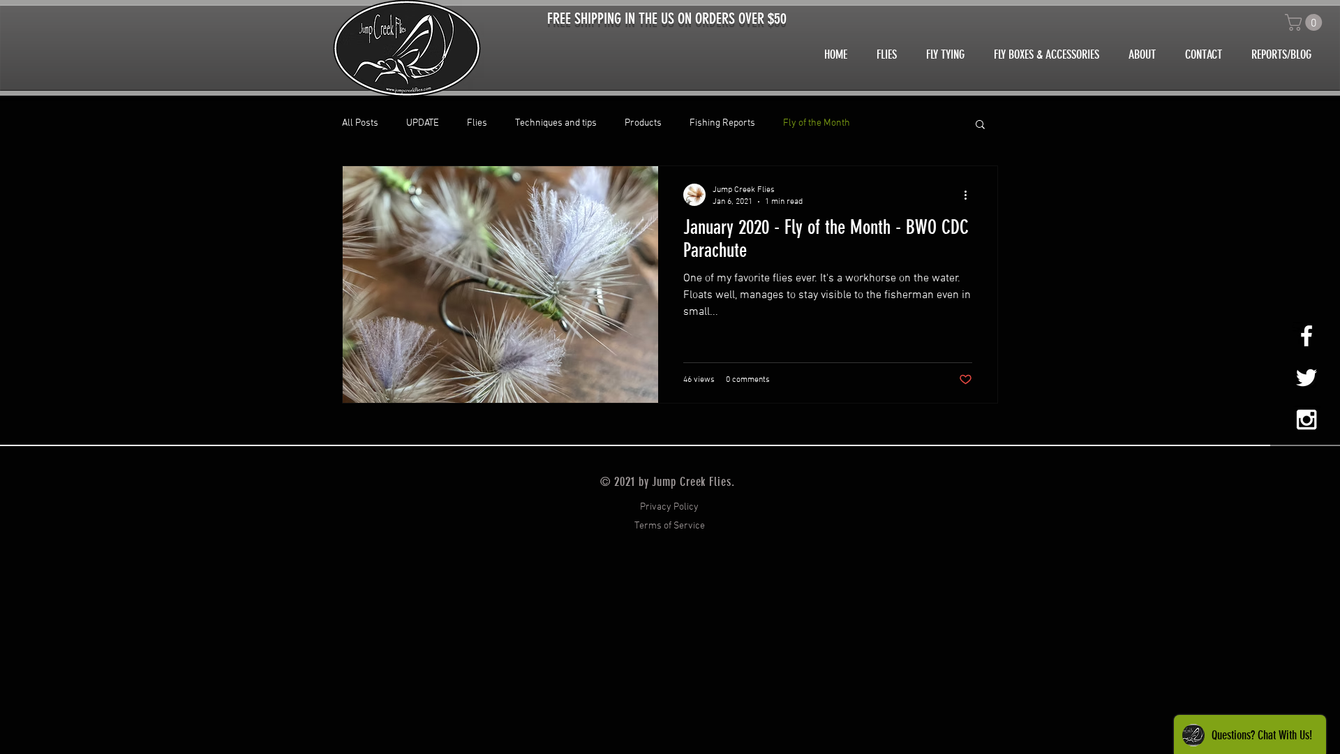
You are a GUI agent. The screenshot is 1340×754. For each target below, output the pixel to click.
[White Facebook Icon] (1306, 336)
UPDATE (422, 123)
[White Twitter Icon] (1306, 378)
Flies (477, 123)
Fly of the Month (816, 123)
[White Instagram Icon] (1306, 420)
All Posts (360, 123)
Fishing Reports (722, 123)
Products (643, 123)
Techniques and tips (556, 123)
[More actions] (970, 194)
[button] (1305, 22)
